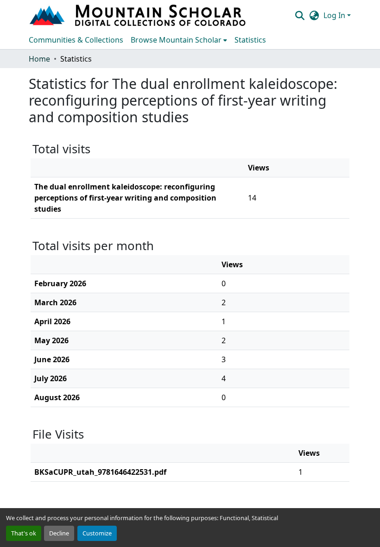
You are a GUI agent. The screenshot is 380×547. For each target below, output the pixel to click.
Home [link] (39, 59)
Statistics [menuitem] (250, 40)
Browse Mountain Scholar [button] (176, 40)
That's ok (23, 533)
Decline (59, 533)
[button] (138, 15)
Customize (97, 533)
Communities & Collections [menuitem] (76, 40)
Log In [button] (335, 15)
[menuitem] (179, 40)
